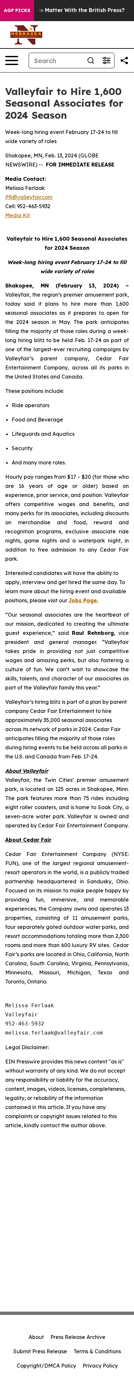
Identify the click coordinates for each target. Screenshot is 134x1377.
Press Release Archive (77, 1337)
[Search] (91, 60)
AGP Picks (17, 10)
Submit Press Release (40, 1351)
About (36, 1337)
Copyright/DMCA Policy (46, 1365)
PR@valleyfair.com (28, 197)
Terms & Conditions (97, 1351)
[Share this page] (124, 60)
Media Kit (17, 215)
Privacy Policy (100, 1365)
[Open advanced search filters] (106, 60)
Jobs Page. (83, 600)
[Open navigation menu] (11, 60)
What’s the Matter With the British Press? (69, 10)
